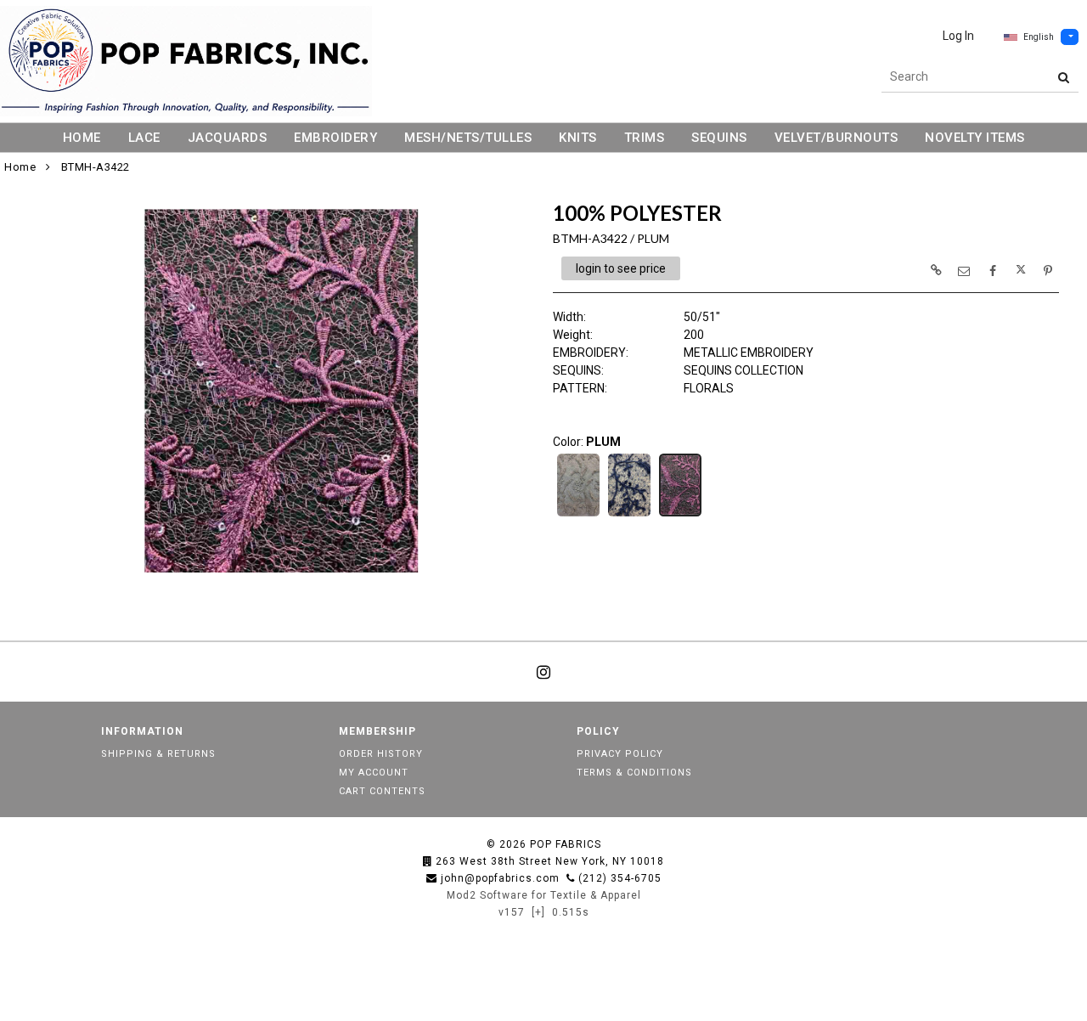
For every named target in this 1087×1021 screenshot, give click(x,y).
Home (20, 167)
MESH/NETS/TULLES (468, 137)
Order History (381, 753)
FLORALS (709, 388)
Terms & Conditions (634, 772)
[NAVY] (629, 515)
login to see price (621, 268)
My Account (373, 772)
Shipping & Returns (158, 753)
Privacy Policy (620, 753)
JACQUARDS (228, 137)
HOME (82, 137)
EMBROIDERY (335, 137)
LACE (144, 137)
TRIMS (644, 137)
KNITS (578, 137)
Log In (958, 35)
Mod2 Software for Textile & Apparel (544, 895)
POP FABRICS (565, 844)
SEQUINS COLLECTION (743, 370)
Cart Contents (382, 791)
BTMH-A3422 (95, 167)
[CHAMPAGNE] (578, 515)
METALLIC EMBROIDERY (749, 352)
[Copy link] (936, 270)
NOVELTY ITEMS (975, 137)
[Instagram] (543, 672)
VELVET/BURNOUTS (836, 137)
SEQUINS (719, 137)
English (1038, 37)
